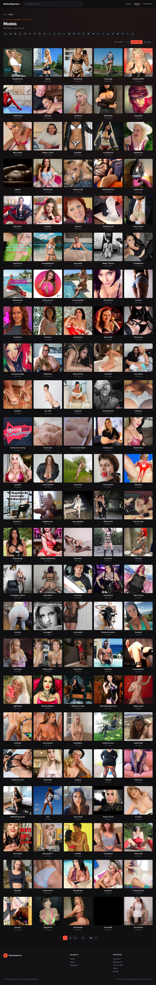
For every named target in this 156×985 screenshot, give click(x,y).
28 (91, 938)
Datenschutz (117, 962)
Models (137, 4)
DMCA (115, 968)
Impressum (117, 959)
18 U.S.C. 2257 (118, 965)
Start (4, 14)
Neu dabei (147, 42)
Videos (128, 4)
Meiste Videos (136, 42)
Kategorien (148, 4)
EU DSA (115, 971)
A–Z (127, 42)
